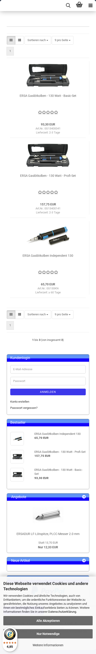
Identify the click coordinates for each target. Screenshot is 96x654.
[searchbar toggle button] (68, 5)
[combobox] (38, 40)
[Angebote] (84, 497)
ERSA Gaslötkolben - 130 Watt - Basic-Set (48, 95)
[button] (11, 40)
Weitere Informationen (48, 645)
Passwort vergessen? (24, 407)
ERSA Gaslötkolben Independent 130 (48, 255)
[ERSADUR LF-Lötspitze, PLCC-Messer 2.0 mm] (48, 515)
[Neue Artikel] (84, 560)
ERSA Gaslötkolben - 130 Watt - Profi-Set (48, 175)
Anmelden (48, 392)
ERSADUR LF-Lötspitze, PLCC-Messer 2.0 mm (48, 534)
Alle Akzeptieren (48, 620)
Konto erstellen (19, 401)
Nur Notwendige (48, 634)
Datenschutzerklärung (62, 611)
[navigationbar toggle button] (90, 5)
